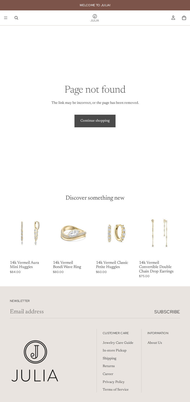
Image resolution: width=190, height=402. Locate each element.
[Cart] (184, 17)
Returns (109, 366)
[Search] (16, 17)
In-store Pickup (114, 350)
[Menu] (5, 18)
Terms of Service (116, 390)
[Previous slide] (15, 233)
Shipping (109, 358)
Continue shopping (95, 121)
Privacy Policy (114, 382)
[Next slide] (45, 233)
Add (47, 251)
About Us (154, 343)
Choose (90, 251)
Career (108, 374)
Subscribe (167, 312)
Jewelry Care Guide (118, 343)
